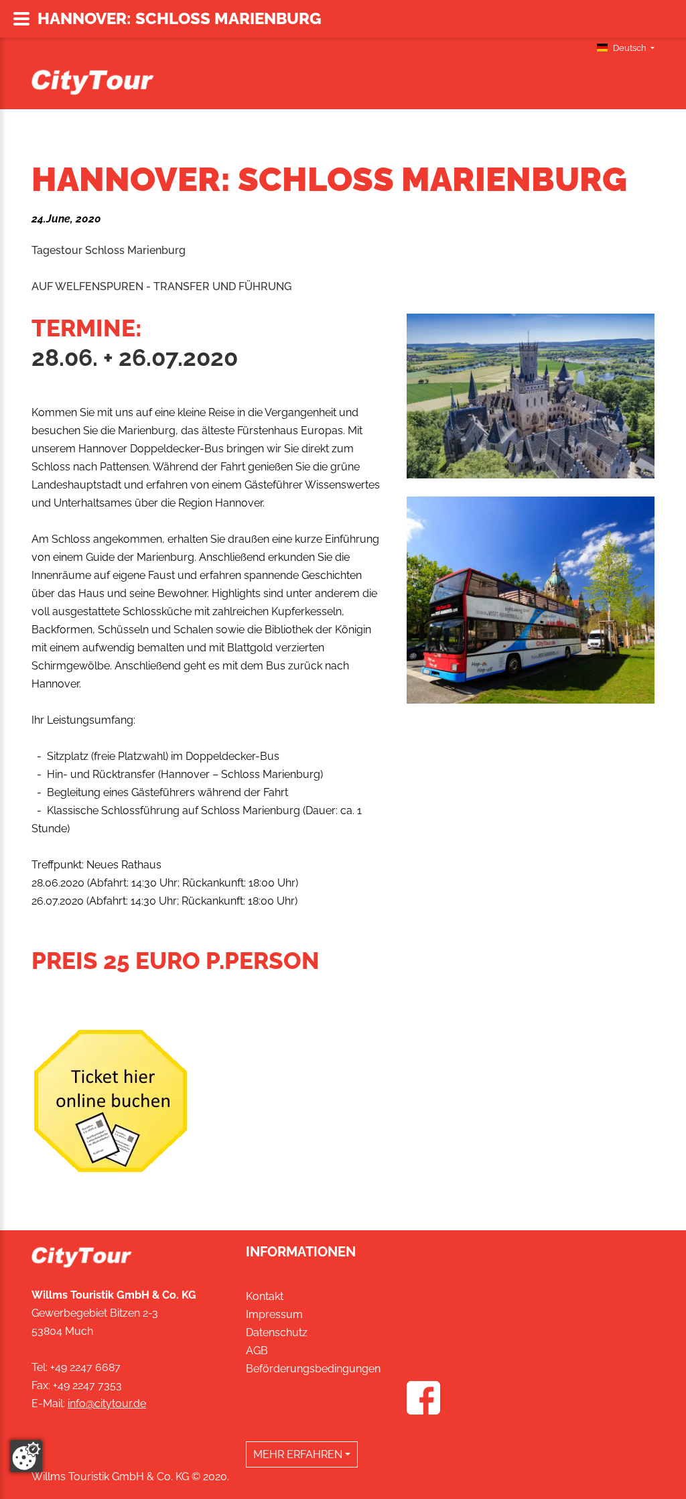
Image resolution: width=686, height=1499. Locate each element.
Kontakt (264, 1296)
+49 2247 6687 (85, 1367)
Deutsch (629, 48)
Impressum (274, 1314)
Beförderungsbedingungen (313, 1368)
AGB (257, 1350)
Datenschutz (276, 1332)
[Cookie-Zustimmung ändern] (26, 1456)
